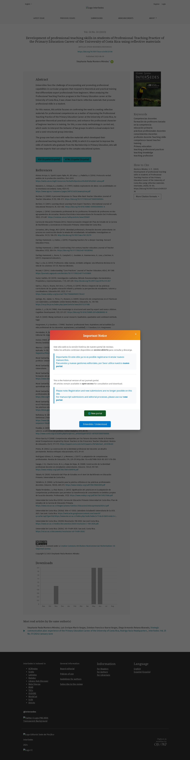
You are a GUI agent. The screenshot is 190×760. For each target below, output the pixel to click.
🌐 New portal (95, 413)
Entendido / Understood (95, 424)
